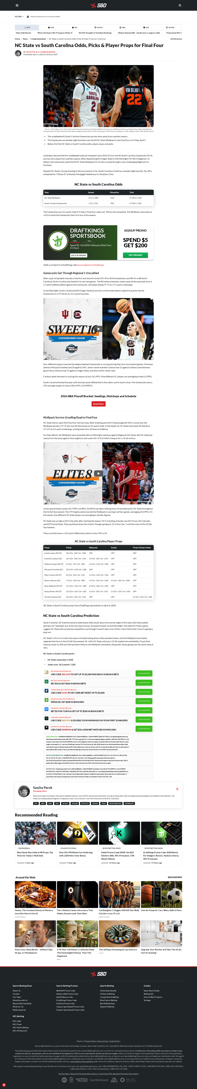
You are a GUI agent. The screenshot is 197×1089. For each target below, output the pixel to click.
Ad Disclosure (176, 39)
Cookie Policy (114, 1041)
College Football (68, 848)
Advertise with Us (20, 1000)
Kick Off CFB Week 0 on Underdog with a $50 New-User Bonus (75, 854)
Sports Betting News (112, 848)
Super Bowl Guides (151, 990)
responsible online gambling (81, 1061)
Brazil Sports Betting (108, 1000)
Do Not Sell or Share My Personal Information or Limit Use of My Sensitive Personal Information (98, 1074)
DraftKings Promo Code (66, 1000)
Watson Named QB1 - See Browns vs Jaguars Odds (139, 33)
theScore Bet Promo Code (67, 994)
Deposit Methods (107, 1006)
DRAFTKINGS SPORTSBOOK (63, 699)
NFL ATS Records (20, 1031)
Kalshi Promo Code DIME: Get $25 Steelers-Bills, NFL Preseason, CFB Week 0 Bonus (117, 855)
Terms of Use (102, 1041)
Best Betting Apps (107, 1003)
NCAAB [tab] (171, 27)
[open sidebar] (17, 5)
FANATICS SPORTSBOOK (61, 727)
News (25, 39)
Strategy (147, 1000)
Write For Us (18, 1006)
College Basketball (38, 39)
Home (17, 39)
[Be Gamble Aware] (99, 1080)
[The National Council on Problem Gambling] (127, 1080)
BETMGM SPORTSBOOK (61, 671)
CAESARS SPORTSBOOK (61, 717)
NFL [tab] (76, 27)
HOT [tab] (27, 28)
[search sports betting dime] (180, 5)
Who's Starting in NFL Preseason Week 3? (55, 33)
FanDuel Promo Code (65, 1003)
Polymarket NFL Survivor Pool (179, 33)
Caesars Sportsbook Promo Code (70, 1006)
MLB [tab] (52, 27)
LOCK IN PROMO (78, 255)
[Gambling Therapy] (82, 1080)
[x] (177, 789)
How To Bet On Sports (153, 997)
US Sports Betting (107, 994)
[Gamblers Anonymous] (114, 1080)
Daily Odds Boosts (23, 33)
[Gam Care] (71, 1080)
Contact (16, 994)
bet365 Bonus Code (64, 997)
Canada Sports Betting (109, 997)
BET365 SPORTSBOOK (60, 681)
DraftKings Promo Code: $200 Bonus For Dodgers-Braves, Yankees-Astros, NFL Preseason (161, 855)
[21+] (64, 1080)
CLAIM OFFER (144, 673)
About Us (17, 990)
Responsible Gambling (22, 1003)
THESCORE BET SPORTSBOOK (64, 690)
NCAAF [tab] (100, 27)
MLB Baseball (24, 848)
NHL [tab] (147, 27)
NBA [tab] (123, 27)
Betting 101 (148, 994)
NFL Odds (17, 1021)
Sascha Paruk (31, 52)
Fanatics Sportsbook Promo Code (70, 1010)
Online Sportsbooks (108, 990)
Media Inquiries (19, 1010)
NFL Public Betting (20, 1027)
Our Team (17, 997)
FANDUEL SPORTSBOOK (61, 708)
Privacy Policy (90, 1041)
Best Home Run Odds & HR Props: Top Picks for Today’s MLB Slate (35, 854)
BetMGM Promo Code (65, 990)
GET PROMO (135, 255)
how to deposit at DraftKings (90, 265)
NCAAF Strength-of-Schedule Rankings (95, 33)
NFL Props (17, 1024)
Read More (98, 404)
